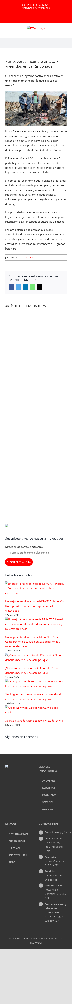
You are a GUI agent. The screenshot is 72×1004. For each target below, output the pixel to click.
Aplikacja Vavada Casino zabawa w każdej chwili (34, 720)
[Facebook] (14, 780)
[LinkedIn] (19, 780)
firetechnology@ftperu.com (36, 7)
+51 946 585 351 (40, 4)
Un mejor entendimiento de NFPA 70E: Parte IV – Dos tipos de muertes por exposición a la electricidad (34, 605)
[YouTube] (24, 780)
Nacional (28, 257)
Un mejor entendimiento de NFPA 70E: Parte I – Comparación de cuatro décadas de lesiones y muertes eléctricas (33, 641)
